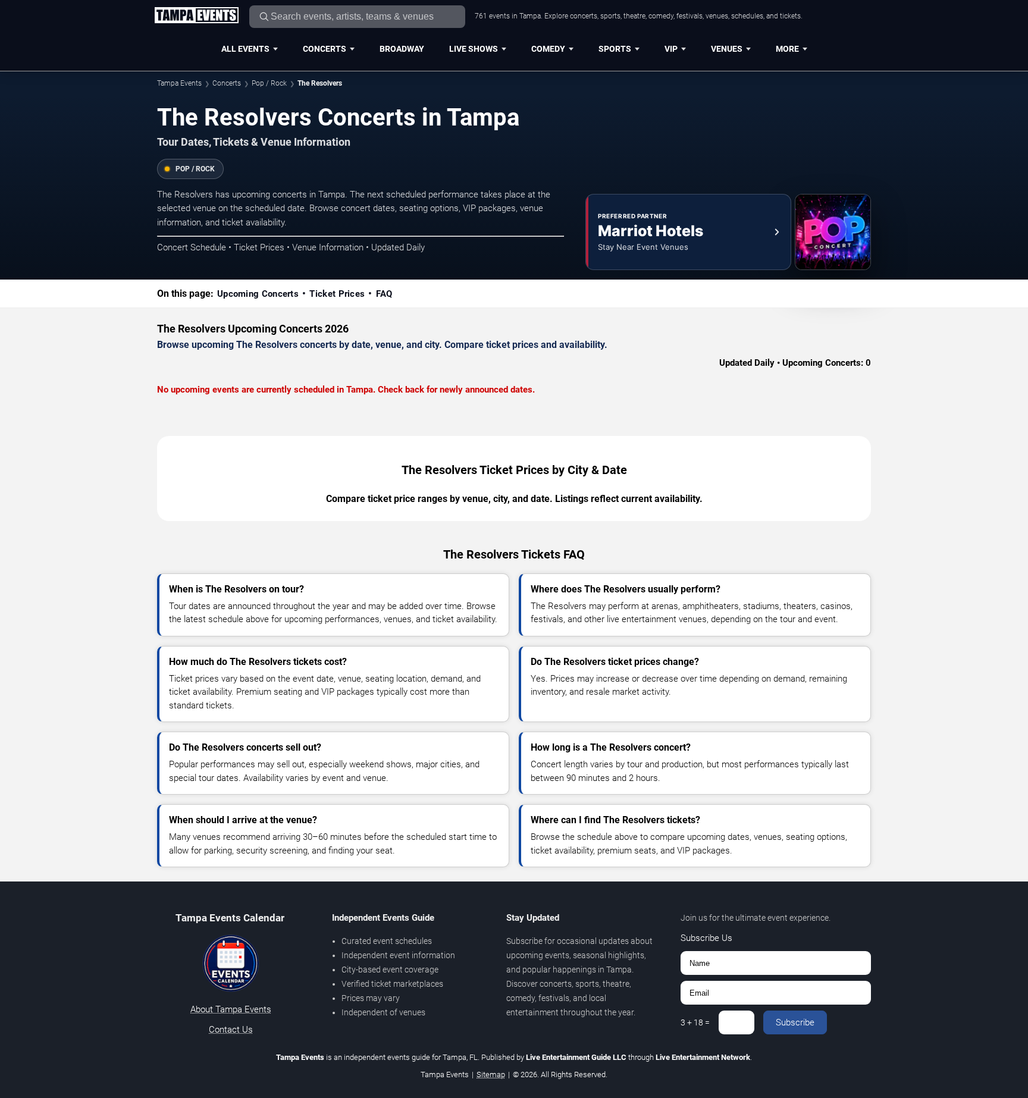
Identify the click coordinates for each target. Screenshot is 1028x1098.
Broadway (402, 49)
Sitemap (491, 1074)
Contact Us (231, 1029)
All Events (245, 49)
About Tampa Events (230, 1009)
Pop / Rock (269, 83)
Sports (614, 49)
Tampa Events (179, 83)
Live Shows (473, 49)
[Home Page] (196, 16)
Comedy (548, 49)
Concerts (324, 49)
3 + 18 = (695, 1022)
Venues (726, 49)
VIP (671, 49)
